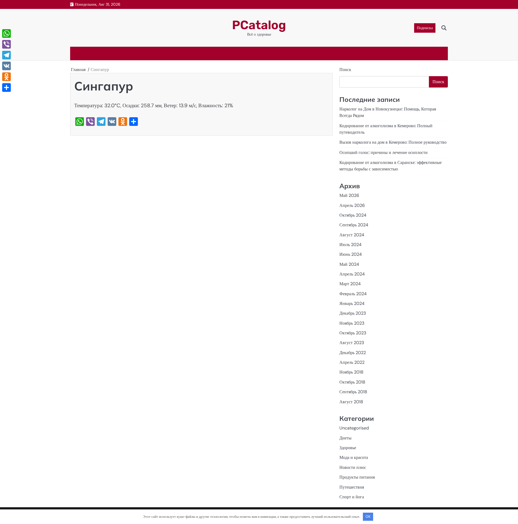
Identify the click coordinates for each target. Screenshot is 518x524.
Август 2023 (351, 342)
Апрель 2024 (352, 274)
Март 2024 (350, 284)
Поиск (345, 69)
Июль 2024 (350, 244)
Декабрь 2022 (352, 352)
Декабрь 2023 (352, 313)
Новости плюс (352, 467)
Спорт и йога (351, 497)
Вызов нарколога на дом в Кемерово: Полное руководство (393, 142)
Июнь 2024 (350, 254)
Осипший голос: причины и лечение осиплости (383, 152)
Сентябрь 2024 (353, 225)
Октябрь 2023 (352, 333)
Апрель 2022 (351, 362)
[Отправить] (6, 87)
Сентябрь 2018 (353, 392)
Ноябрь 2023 (351, 323)
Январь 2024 (351, 303)
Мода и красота (353, 457)
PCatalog (259, 25)
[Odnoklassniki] (6, 76)
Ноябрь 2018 (351, 372)
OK (368, 516)
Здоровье (347, 448)
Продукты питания (357, 477)
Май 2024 (349, 264)
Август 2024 (351, 235)
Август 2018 (351, 402)
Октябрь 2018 (352, 382)
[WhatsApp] (6, 33)
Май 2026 (349, 195)
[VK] (6, 66)
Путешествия (351, 487)
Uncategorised (354, 428)
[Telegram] (6, 55)
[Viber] (6, 44)
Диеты (345, 438)
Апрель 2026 (352, 205)
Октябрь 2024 (352, 215)
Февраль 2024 (353, 294)
